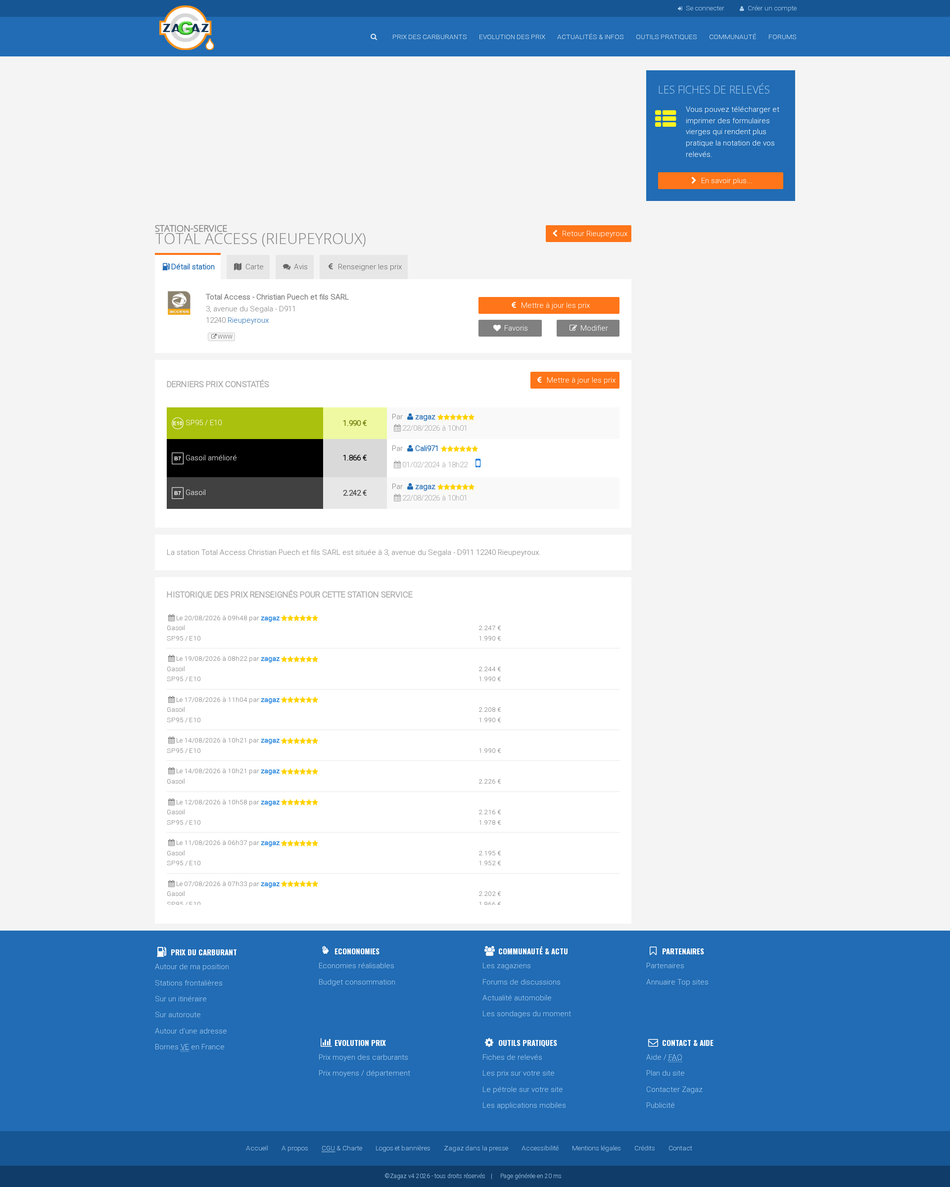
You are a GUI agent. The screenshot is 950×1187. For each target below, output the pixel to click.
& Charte (342, 1148)
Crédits (644, 1148)
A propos (295, 1148)
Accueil (187, 29)
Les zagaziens (506, 965)
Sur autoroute (178, 1014)
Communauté (733, 37)
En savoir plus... (727, 180)
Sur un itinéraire (181, 998)
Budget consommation (357, 982)
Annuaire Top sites (677, 982)
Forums (782, 37)
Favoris (516, 328)
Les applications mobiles (524, 1105)
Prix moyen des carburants (363, 1057)
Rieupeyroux (248, 320)
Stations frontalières (189, 983)
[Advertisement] (393, 138)
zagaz (425, 416)
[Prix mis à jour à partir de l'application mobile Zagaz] (478, 464)
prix (370, 266)
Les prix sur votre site (518, 1073)
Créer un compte (772, 8)
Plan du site (665, 1073)
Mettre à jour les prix (555, 305)
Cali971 (427, 448)
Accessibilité (540, 1148)
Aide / (664, 1057)
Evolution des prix (512, 37)
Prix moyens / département (364, 1073)
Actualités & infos (590, 37)
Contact (680, 1148)
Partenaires (665, 965)
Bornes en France (190, 1046)
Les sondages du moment (526, 1013)
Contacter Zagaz (674, 1089)
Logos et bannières (403, 1148)
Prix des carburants (429, 37)
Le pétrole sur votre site (522, 1089)
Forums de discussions (521, 982)
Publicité (660, 1105)
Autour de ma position (192, 966)
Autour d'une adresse (191, 1031)
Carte (254, 266)
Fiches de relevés (512, 1057)
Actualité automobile (517, 997)
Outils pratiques (666, 37)
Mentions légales (596, 1148)
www (225, 337)
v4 (411, 1176)
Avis (301, 266)
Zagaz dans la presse (476, 1148)
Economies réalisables (356, 965)
